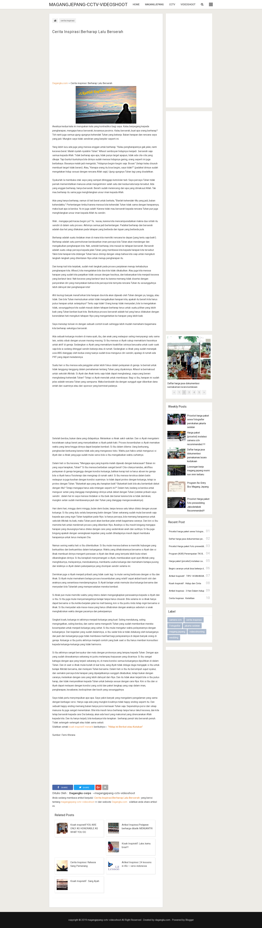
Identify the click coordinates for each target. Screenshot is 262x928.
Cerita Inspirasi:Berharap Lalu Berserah (87, 31)
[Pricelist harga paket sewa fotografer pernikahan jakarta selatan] (176, 419)
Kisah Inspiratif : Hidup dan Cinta (185, 583)
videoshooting (197, 631)
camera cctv (175, 619)
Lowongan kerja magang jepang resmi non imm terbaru (198, 470)
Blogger (189, 919)
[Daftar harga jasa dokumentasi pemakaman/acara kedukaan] (176, 453)
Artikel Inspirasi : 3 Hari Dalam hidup (186, 590)
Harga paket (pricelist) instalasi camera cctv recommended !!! (199, 561)
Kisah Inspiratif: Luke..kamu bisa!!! (136, 845)
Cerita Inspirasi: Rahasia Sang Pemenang (83, 864)
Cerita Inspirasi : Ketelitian (182, 598)
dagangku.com (162, 919)
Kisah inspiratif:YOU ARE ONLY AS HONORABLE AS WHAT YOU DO (84, 828)
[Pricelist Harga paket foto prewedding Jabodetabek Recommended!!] (176, 502)
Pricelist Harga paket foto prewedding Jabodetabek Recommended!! (203, 546)
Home (136, 4)
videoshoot (188, 4)
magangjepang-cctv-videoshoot (88, 4)
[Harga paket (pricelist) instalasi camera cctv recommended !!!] (176, 436)
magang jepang (177, 631)
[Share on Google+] (98, 787)
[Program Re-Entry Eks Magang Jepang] (176, 486)
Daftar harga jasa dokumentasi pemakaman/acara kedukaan (199, 539)
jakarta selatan (192, 625)
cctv (172, 4)
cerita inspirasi (194, 619)
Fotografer (174, 625)
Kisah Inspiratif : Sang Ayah (84, 881)
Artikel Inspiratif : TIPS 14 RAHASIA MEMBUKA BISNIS (195, 576)
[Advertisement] (106, 58)
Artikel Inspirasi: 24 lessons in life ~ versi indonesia (136, 864)
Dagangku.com (60, 83)
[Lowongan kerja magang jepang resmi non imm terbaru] (176, 470)
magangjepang (154, 4)
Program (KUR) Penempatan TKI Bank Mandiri (191, 553)
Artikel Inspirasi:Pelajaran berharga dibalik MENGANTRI (137, 826)
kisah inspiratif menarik (81, 726)
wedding (173, 637)
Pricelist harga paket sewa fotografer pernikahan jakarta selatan (201, 531)
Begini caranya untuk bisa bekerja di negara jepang (194, 568)
